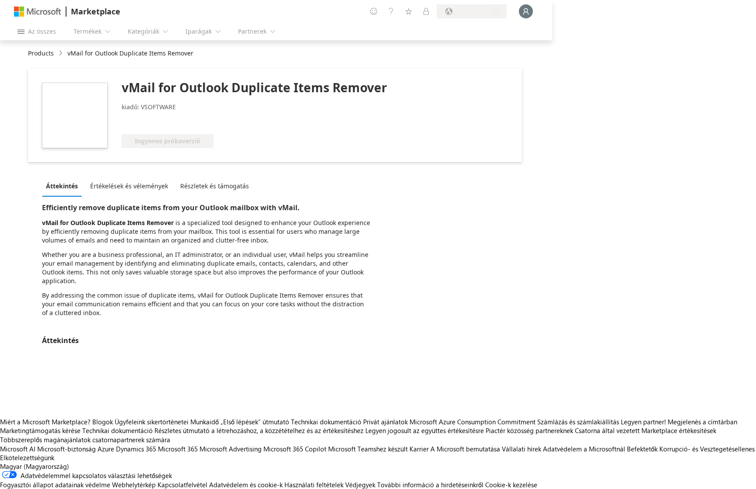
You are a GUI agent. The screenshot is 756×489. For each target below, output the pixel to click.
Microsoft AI (17, 448)
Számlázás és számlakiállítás (578, 421)
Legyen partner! (643, 421)
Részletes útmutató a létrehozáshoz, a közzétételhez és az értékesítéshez (259, 430)
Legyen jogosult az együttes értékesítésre (424, 430)
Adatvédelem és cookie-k (246, 484)
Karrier (419, 448)
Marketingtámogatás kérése (40, 430)
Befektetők (642, 448)
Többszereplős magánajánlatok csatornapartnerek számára (85, 439)
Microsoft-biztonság (66, 448)
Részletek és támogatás (214, 186)
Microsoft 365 (178, 448)
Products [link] (41, 53)
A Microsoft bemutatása (465, 448)
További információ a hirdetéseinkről (430, 484)
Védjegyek (360, 484)
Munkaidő (204, 421)
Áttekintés (62, 186)
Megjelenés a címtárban (702, 421)
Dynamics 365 (136, 448)
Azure (106, 448)
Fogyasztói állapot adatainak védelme (55, 484)
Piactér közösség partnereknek (529, 430)
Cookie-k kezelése (511, 484)
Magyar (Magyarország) (34, 466)
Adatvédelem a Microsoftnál (584, 448)
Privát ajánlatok (385, 421)
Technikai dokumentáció (326, 421)
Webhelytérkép (134, 484)
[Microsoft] (37, 12)
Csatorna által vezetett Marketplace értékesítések (645, 430)
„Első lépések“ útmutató (254, 421)
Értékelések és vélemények (129, 186)
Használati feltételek (313, 484)
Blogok (102, 421)
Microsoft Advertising (231, 448)
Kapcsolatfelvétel (182, 484)
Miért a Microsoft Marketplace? (45, 421)
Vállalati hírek (521, 448)
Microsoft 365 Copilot (294, 448)
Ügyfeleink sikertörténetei (152, 421)
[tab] (64, 185)
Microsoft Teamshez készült (368, 448)
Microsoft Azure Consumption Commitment (473, 421)
